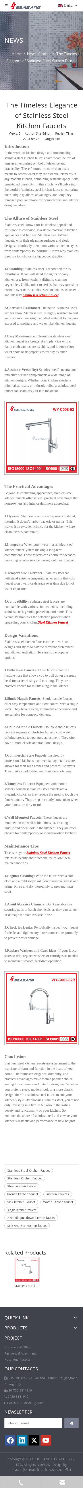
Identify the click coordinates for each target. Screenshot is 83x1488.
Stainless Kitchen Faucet (24, 1178)
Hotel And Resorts (17, 1359)
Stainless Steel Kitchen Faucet (28, 1170)
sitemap (30, 1470)
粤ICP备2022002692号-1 (54, 1470)
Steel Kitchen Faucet (22, 1186)
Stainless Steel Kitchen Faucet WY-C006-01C (26, 1286)
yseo (18, 1470)
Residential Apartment (20, 1353)
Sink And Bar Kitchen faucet (27, 1225)
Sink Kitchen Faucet (21, 1202)
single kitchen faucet (22, 1210)
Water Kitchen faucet (58, 1202)
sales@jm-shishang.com (25, 1403)
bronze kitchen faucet (22, 1194)
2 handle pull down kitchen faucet (31, 1218)
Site (57, 139)
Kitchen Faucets (57, 1194)
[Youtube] (46, 1440)
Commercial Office (17, 1347)
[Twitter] (34, 1440)
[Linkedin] (22, 1440)
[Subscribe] (71, 1423)
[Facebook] (10, 1440)
